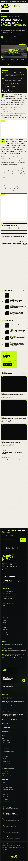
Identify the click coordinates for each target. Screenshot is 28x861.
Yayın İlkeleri (5, 634)
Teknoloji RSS (6, 756)
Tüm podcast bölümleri (8, 789)
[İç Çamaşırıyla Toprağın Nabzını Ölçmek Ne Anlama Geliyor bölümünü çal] (23, 680)
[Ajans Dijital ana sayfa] (5, 6)
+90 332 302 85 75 (6, 734)
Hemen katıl (6, 364)
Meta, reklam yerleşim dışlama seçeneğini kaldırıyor (12, 697)
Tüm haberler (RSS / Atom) (8, 751)
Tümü (24, 290)
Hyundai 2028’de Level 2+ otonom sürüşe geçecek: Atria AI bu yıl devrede (15, 647)
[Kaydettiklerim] (13, 6)
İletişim (4, 622)
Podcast (4, 608)
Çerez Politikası (4, 849)
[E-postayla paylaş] (15, 41)
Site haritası (5, 799)
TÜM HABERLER (6, 723)
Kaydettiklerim (6, 784)
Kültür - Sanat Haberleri (8, 603)
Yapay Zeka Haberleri (7, 598)
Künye (4, 620)
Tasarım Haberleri (6, 600)
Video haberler (6, 792)
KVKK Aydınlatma (6, 632)
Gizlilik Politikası (6, 629)
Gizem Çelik (6, 36)
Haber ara (5, 782)
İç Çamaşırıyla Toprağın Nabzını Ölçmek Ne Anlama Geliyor (9, 678)
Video (4, 605)
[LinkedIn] (9, 548)
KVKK (23, 847)
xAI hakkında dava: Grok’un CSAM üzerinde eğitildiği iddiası (14, 719)
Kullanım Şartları (12, 847)
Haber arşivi (5, 794)
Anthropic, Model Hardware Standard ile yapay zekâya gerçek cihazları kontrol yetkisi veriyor (13, 715)
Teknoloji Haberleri (7, 593)
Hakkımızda (5, 617)
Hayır (22, 228)
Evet (6, 228)
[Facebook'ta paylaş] (9, 41)
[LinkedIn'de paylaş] (12, 41)
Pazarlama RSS (6, 763)
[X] (13, 548)
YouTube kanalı (6, 773)
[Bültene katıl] (15, 6)
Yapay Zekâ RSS (6, 761)
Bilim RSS (5, 758)
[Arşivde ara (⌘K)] (10, 6)
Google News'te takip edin (8, 768)
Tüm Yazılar (5, 624)
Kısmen (14, 228)
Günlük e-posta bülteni (7, 775)
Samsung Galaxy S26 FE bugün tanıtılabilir (13, 657)
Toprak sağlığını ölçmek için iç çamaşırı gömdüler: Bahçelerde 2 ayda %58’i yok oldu (14, 655)
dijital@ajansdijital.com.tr (7, 731)
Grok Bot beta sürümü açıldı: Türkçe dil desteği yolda (13, 701)
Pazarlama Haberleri (7, 591)
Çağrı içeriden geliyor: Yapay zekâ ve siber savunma (12, 705)
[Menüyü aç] (19, 6)
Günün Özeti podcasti (7, 787)
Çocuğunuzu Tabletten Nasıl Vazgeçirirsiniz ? (13, 644)
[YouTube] (3, 548)
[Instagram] (6, 548)
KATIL (23, 539)
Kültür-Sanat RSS (6, 766)
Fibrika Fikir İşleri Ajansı (11, 845)
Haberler (4, 16)
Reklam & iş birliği (6, 742)
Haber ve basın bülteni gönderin (9, 740)
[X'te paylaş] (6, 41)
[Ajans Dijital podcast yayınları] (16, 548)
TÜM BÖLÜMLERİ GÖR (14, 686)
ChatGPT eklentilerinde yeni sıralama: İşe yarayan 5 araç (13, 709)
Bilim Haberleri (6, 596)
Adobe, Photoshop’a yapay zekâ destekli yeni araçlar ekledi (15, 651)
